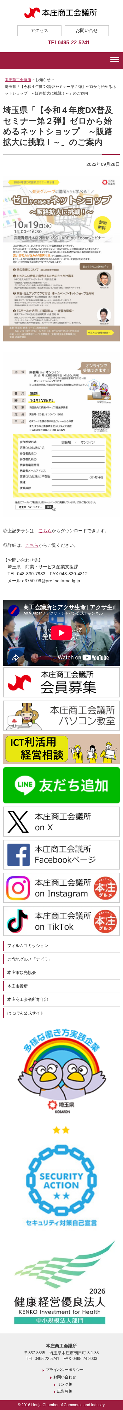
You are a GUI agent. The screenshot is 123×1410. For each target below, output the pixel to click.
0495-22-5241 (74, 42)
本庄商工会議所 (18, 80)
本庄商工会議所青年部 (27, 999)
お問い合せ (87, 30)
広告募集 (64, 1391)
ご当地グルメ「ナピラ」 (29, 959)
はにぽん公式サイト (25, 1013)
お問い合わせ (64, 1377)
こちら (45, 530)
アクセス (39, 30)
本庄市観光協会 (21, 972)
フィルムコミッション (27, 945)
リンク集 (64, 1384)
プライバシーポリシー (65, 1370)
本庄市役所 (17, 986)
